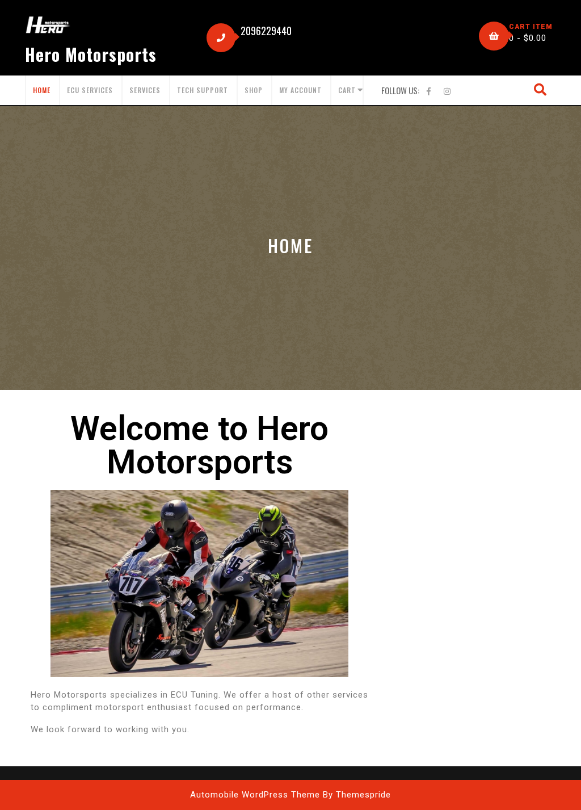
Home (41, 90)
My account (300, 90)
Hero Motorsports (91, 54)
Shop (254, 90)
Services (145, 90)
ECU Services (90, 90)
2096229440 (266, 30)
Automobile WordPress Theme (255, 795)
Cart (347, 90)
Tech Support (202, 90)
